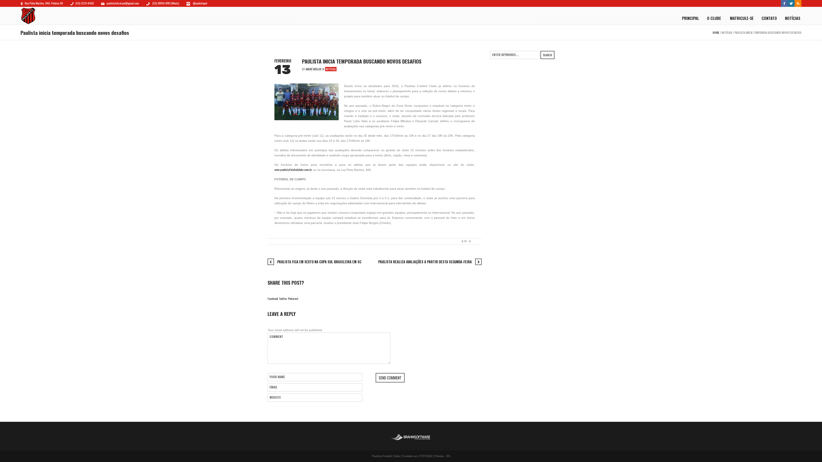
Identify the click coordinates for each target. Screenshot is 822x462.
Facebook (273, 298)
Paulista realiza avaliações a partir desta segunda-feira (425, 261)
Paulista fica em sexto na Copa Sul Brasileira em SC (319, 261)
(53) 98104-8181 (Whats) (165, 3)
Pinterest (293, 298)
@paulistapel (199, 3)
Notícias (727, 32)
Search (547, 55)
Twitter (283, 298)
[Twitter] (791, 3)
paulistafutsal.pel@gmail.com (123, 3)
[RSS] (798, 3)
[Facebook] (784, 3)
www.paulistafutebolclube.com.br (293, 169)
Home (716, 32)
